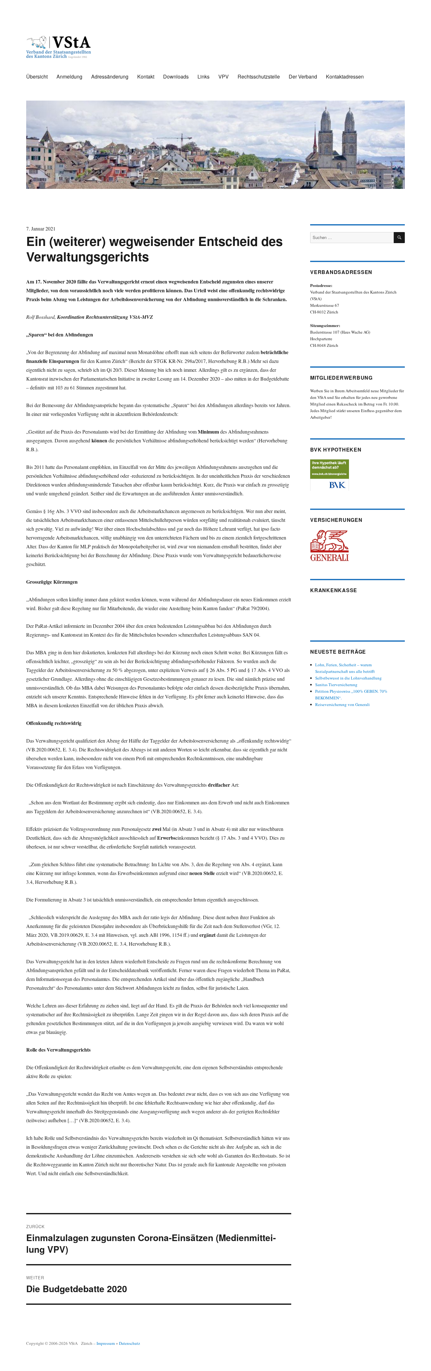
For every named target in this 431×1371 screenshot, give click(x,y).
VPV (223, 76)
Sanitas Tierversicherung (336, 684)
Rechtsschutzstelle (259, 76)
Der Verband (303, 76)
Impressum (106, 1343)
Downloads (176, 76)
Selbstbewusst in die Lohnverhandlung (348, 678)
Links (204, 76)
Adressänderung (109, 76)
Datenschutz (129, 1343)
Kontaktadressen (345, 76)
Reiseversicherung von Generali (342, 704)
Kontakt (145, 76)
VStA (73, 1343)
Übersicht (37, 76)
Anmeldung (69, 76)
